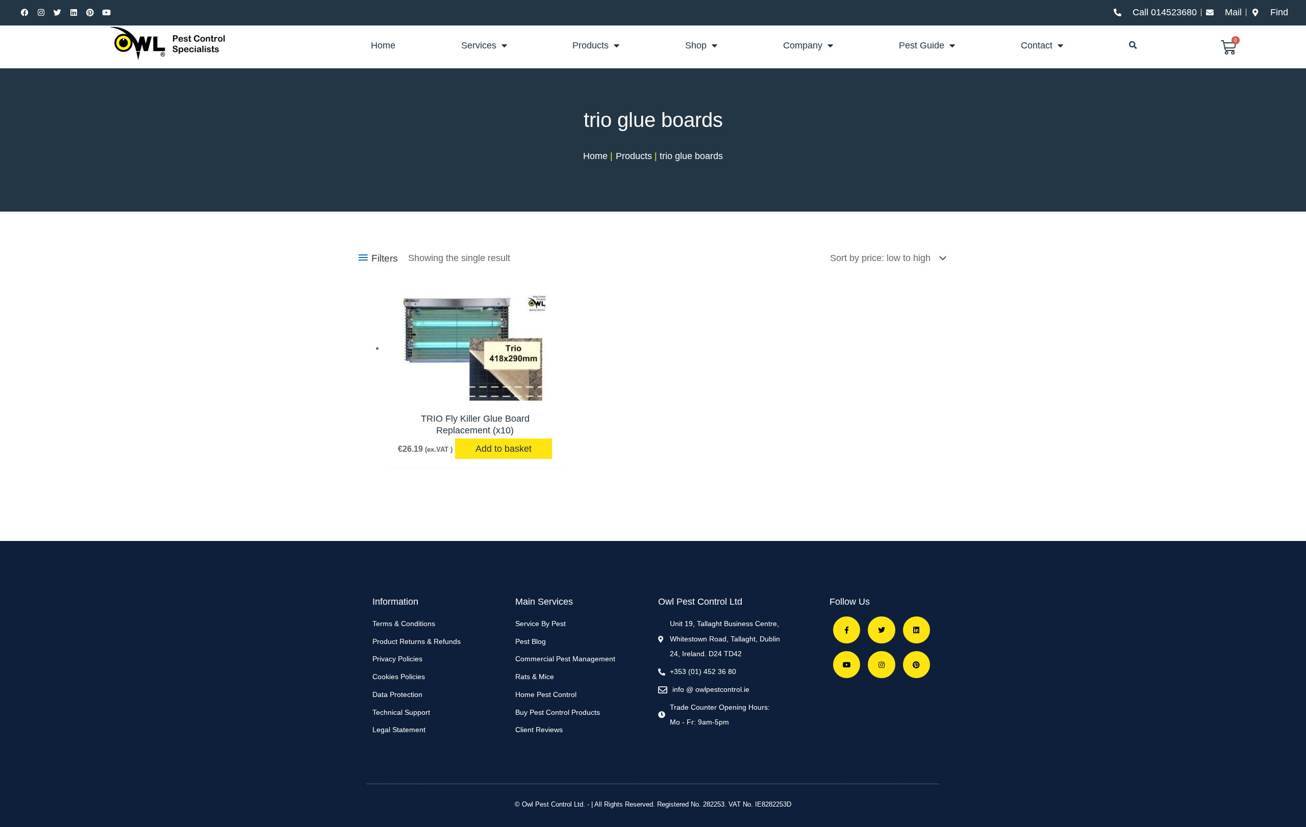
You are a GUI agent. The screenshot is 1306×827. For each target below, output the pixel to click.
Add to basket (503, 449)
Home (383, 45)
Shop (696, 45)
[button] (1133, 45)
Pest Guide (921, 45)
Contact (1036, 45)
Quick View (475, 394)
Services (478, 45)
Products (590, 45)
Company (802, 45)
